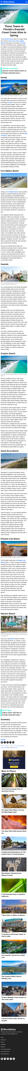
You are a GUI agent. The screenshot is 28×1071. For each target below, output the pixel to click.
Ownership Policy (5, 1053)
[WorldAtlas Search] (26, 2)
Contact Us (3, 1039)
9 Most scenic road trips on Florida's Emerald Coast (12, 714)
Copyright (3, 1044)
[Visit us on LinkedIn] (14, 1059)
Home (2, 1037)
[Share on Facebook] (5, 742)
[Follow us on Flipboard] (2, 1059)
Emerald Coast (8, 39)
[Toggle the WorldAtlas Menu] (1, 2)
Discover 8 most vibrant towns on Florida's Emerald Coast (14, 72)
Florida (23, 43)
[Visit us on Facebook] (5, 1059)
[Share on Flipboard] (2, 742)
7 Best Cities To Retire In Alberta (13, 915)
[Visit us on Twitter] (8, 1059)
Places (16, 747)
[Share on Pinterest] (10, 742)
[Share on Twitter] (7, 742)
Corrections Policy (5, 1051)
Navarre (12, 638)
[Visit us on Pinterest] (11, 1059)
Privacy (2, 1042)
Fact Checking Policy (6, 1049)
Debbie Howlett (4, 747)
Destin (10, 102)
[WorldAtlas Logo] (9, 2)
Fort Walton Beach (12, 192)
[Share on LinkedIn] (13, 742)
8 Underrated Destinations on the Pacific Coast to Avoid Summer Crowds (13, 854)
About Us (3, 1046)
